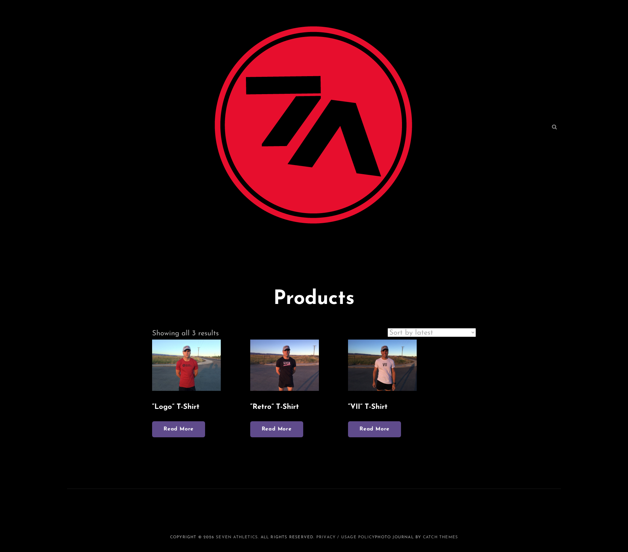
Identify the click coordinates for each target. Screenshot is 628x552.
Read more (179, 429)
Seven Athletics (237, 537)
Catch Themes (440, 537)
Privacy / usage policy (345, 537)
